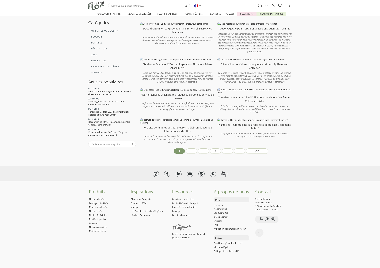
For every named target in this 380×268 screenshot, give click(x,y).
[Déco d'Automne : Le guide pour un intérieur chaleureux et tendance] (174, 23)
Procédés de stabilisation (184, 207)
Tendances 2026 (139, 203)
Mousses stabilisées (98, 207)
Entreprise (218, 205)
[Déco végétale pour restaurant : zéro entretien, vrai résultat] (247, 23)
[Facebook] (167, 174)
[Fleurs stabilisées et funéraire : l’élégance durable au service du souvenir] (175, 89)
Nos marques (220, 208)
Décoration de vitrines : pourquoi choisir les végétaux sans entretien (109, 123)
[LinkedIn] (179, 174)
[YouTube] (190, 174)
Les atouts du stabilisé (183, 199)
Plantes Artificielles (98, 215)
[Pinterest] (213, 174)
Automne (93, 223)
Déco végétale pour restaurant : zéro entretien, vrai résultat (255, 28)
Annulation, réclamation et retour (230, 228)
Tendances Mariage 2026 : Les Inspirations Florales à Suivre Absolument (108, 113)
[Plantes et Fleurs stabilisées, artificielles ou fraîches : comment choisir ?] (252, 119)
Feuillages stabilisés (98, 203)
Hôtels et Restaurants (141, 215)
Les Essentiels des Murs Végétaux (147, 211)
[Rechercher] (186, 6)
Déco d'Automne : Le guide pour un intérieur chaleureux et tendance (109, 93)
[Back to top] (259, 233)
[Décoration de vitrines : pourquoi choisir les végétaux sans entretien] (251, 59)
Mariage (134, 207)
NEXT (257, 151)
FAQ (216, 224)
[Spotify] (201, 174)
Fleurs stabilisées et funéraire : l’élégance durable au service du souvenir (107, 134)
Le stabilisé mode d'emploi (185, 203)
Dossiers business (181, 215)
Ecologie (176, 211)
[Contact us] (266, 219)
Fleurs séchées (96, 211)
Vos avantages (221, 212)
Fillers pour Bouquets (141, 199)
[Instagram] (156, 174)
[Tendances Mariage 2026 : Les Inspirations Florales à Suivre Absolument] (176, 59)
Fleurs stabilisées (97, 199)
